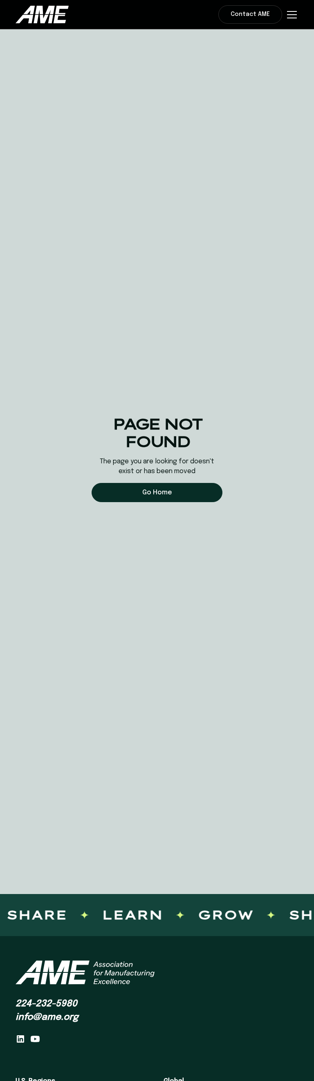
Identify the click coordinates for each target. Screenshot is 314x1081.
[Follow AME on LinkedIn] (20, 1039)
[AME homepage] (85, 973)
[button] (290, 14)
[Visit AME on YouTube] (35, 1039)
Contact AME (250, 14)
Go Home (157, 492)
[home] (42, 14)
